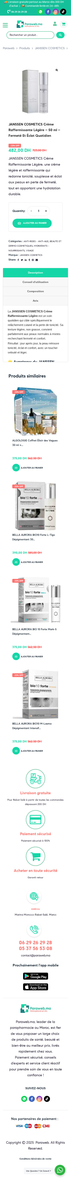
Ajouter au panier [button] (32, 467)
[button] (5, 25)
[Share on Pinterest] (33, 260)
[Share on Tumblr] (29, 260)
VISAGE (30, 250)
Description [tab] (35, 272)
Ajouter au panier (35, 223)
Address (35, 908)
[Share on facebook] (18, 260)
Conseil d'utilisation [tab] (35, 282)
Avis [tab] (35, 300)
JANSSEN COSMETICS (31, 255)
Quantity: (18, 211)
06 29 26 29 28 (19, 12)
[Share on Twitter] (22, 260)
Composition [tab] (35, 291)
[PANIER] (63, 24)
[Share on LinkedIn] (26, 260)
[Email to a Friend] (37, 260)
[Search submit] (60, 35)
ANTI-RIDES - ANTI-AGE (36, 241)
